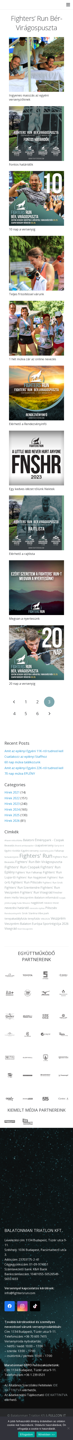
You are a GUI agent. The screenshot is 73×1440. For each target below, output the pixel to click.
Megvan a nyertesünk (24, 619)
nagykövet (37, 902)
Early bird (59, 845)
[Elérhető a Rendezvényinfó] (36, 393)
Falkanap (59, 850)
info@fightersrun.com (19, 1293)
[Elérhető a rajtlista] (36, 522)
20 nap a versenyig (22, 684)
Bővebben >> (46, 1434)
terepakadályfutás (15, 918)
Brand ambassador (24, 845)
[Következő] (49, 713)
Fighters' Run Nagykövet (31, 877)
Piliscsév (51, 908)
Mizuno (26, 903)
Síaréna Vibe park (38, 913)
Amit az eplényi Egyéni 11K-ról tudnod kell (33, 751)
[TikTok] (35, 1306)
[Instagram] (22, 1306)
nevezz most (51, 902)
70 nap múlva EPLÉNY (19, 774)
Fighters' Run (35, 855)
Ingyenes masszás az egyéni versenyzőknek (29, 97)
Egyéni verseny (30, 850)
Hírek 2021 (12, 792)
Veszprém (58, 918)
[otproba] (45, 975)
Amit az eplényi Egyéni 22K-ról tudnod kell (33, 768)
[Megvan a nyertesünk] (36, 587)
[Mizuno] (45, 993)
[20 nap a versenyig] (36, 652)
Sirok (25, 913)
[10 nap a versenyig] (36, 198)
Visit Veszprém (25, 928)
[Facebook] (9, 1306)
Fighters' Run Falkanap (29, 872)
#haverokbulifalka (13, 840)
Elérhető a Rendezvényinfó (28, 424)
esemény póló (46, 850)
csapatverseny (44, 845)
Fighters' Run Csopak (22, 867)
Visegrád (10, 928)
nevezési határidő (16, 908)
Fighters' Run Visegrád (36, 892)
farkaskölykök (11, 857)
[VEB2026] (27, 993)
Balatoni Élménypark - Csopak (43, 840)
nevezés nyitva (37, 908)
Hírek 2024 (12, 809)
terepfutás (34, 918)
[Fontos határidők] (36, 133)
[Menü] (68, 4)
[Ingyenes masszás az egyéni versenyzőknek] (36, 64)
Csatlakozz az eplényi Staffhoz (25, 757)
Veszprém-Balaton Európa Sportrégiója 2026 (36, 924)
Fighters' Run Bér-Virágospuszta (38, 862)
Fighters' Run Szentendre (22, 887)
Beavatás (9, 845)
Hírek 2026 (12, 821)
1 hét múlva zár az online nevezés (32, 359)
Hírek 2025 (12, 815)
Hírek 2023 (12, 804)
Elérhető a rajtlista (22, 554)
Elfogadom (26, 1434)
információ (52, 897)
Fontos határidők (21, 164)
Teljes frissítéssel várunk (26, 294)
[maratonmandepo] (9, 975)
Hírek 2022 (12, 798)
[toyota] (27, 975)
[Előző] (14, 702)
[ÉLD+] (9, 993)
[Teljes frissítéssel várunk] (36, 263)
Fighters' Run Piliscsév (26, 882)
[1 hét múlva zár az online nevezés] (36, 328)
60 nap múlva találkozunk (22, 762)
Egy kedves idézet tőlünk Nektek (32, 489)
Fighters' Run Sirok (53, 882)
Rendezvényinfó (12, 913)
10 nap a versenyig (22, 229)
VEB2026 (45, 918)
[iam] (63, 975)
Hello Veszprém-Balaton (28, 897)
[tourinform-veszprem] (63, 993)
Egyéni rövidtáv (12, 850)
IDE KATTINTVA (56, 1395)
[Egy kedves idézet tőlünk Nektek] (36, 458)
